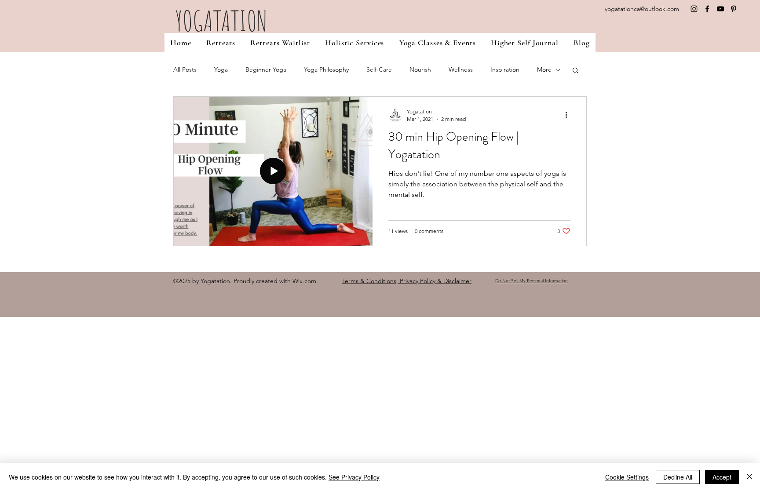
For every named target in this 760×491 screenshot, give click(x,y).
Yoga (221, 69)
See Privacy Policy (354, 477)
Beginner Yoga (265, 69)
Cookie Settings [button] (627, 477)
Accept (721, 477)
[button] (354, 42)
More (544, 69)
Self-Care (379, 69)
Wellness (461, 69)
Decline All (677, 477)
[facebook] (707, 8)
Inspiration (504, 69)
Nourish (420, 69)
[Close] (749, 477)
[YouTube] (720, 8)
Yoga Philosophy (326, 69)
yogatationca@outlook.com (642, 9)
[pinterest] (733, 8)
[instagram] (694, 8)
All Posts (185, 69)
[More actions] (569, 114)
